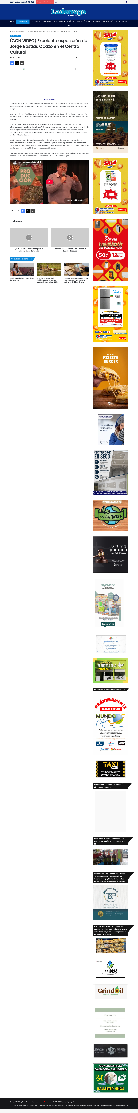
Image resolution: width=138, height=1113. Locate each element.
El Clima (96, 21)
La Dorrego (23, 21)
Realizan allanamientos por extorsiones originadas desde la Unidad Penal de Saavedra (82, 2)
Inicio (13, 31)
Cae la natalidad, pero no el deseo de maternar (22, 279)
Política (70, 21)
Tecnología (108, 21)
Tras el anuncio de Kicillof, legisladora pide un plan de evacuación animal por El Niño (47, 280)
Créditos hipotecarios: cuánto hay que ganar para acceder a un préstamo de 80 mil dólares (76, 280)
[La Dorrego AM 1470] (69, 11)
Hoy (13, 21)
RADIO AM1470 (122, 21)
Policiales (58, 21)
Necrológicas (83, 21)
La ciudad (35, 21)
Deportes (47, 21)
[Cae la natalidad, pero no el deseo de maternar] (22, 269)
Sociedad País (20, 31)
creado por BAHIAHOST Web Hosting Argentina (61, 1102)
